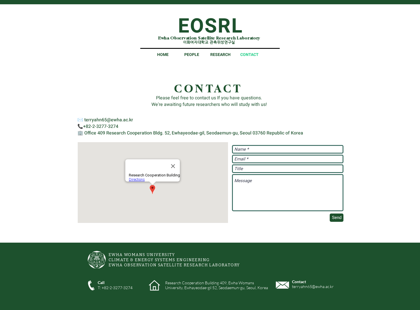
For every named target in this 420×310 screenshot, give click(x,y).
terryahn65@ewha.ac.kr (108, 119)
